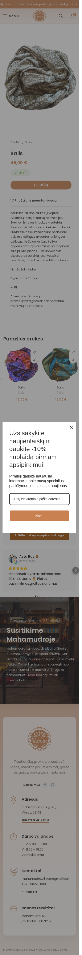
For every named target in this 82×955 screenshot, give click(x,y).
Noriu (39, 516)
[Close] (71, 427)
